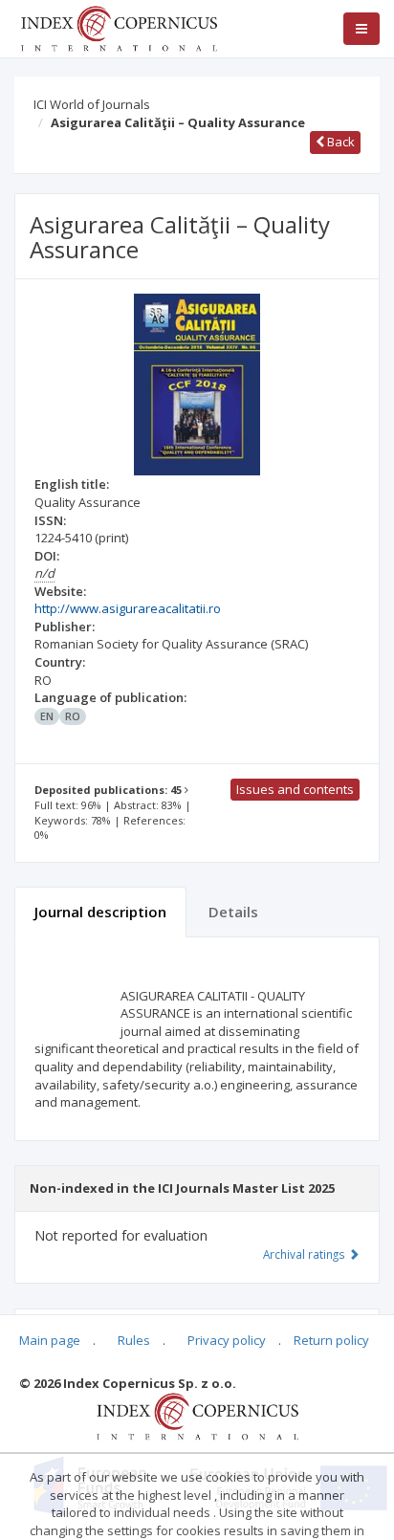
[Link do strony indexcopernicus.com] (197, 1415)
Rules (134, 1340)
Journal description (100, 911)
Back (339, 141)
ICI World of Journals (91, 104)
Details (233, 911)
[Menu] (361, 28)
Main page (49, 1340)
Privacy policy (226, 1340)
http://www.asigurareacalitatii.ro (127, 608)
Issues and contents (295, 789)
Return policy (331, 1340)
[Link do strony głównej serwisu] (118, 26)
